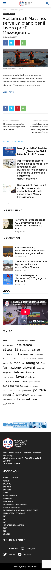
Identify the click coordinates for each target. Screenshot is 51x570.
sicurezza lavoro (9, 400)
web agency (20, 566)
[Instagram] (22, 548)
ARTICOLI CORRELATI (13, 141)
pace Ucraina (34, 382)
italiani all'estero (8, 377)
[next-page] (8, 203)
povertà (9, 394)
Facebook (13, 548)
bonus (23, 350)
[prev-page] (4, 203)
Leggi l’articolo (10, 92)
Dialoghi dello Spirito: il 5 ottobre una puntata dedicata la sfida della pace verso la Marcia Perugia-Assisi (31, 191)
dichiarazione (17, 359)
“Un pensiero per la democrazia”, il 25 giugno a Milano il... (30, 278)
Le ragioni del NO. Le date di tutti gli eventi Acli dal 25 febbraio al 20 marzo (32, 151)
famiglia (32, 363)
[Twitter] (11, 42)
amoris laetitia (23, 341)
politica (39, 390)
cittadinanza (23, 354)
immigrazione (7, 373)
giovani (28, 367)
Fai (23, 363)
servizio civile (36, 395)
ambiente (12, 341)
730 (5, 340)
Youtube (27, 554)
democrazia (39, 355)
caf (29, 350)
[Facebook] (5, 42)
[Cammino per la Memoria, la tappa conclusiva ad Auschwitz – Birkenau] (8, 265)
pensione (26, 391)
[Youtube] (19, 554)
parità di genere (31, 386)
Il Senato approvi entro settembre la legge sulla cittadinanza (14, 127)
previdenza (22, 395)
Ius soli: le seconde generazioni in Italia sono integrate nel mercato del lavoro (39, 128)
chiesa (7, 354)
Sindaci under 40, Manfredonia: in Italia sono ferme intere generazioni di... (31, 250)
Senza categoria (16, 10)
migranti (32, 377)
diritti (26, 359)
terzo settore (27, 399)
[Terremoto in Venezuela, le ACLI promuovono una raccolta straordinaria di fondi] (8, 224)
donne (40, 359)
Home (5, 10)
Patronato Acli (12, 390)
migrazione (11, 381)
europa (15, 363)
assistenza (24, 345)
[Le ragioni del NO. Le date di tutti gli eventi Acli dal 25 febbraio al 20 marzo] (9, 151)
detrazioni (6, 359)
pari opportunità (13, 386)
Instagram (31, 548)
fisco (43, 363)
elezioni (5, 363)
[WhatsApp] (23, 42)
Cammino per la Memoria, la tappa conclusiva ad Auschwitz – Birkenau (31, 264)
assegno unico (9, 345)
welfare (9, 404)
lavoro (21, 376)
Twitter (12, 554)
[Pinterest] (17, 42)
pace (23, 381)
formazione (12, 367)
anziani (32, 341)
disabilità (32, 359)
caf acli (36, 349)
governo (40, 368)
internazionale (24, 372)
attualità (10, 349)
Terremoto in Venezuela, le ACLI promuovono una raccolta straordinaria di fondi (30, 224)
